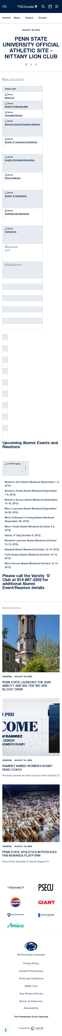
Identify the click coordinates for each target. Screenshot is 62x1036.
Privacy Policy (31, 964)
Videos (29, 18)
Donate (42, 18)
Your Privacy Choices (31, 994)
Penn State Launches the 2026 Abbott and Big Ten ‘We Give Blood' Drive (26, 686)
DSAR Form (31, 986)
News (17, 18)
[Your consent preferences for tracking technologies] (6, 1030)
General (7, 677)
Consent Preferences (31, 971)
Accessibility (31, 1008)
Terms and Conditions (31, 979)
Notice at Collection (31, 1001)
